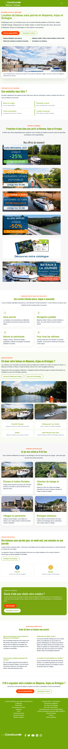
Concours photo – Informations (51, 701)
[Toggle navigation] (61, 3)
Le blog (51, 715)
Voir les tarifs (10, 606)
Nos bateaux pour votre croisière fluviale (51, 709)
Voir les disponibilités (10, 33)
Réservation (18, 705)
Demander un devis (29, 33)
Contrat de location (18, 713)
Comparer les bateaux (10, 558)
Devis (18, 711)
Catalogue (19, 709)
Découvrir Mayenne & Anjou (12, 376)
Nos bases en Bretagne (51, 705)
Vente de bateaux (51, 717)
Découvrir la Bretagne (34, 376)
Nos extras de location (18, 707)
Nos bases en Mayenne (51, 703)
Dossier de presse (18, 715)
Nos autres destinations (51, 707)
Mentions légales (19, 717)
